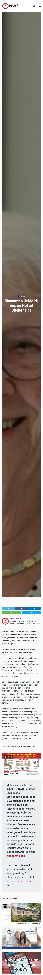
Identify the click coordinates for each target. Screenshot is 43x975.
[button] (8, 608)
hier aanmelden (16, 855)
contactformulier (25, 881)
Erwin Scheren (15, 619)
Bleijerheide (12, 747)
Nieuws (22, 297)
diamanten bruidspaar (26, 747)
